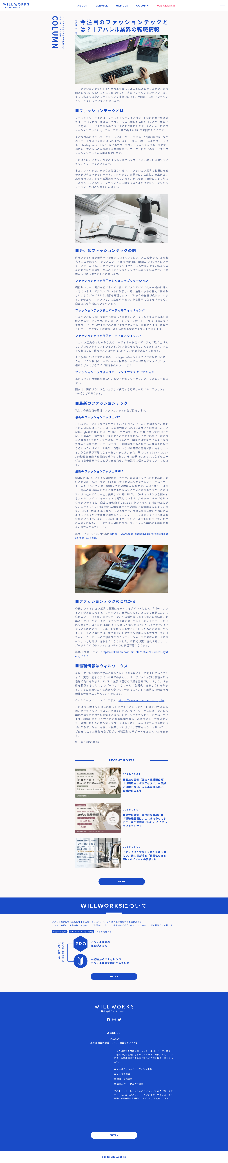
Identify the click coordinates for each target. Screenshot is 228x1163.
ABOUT (83, 5)
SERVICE (102, 5)
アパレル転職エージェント (11, 8)
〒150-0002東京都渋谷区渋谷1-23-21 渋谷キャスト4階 (113, 1041)
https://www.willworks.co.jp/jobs (141, 700)
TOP (220, 1157)
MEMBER (122, 5)
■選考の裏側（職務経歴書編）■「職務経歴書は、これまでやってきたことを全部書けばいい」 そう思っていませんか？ (145, 820)
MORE (121, 881)
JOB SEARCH (166, 5)
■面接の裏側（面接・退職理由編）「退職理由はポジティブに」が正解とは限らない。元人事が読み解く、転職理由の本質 (144, 785)
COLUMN (142, 5)
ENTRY (114, 976)
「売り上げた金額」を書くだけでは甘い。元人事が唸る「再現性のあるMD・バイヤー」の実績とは (144, 855)
